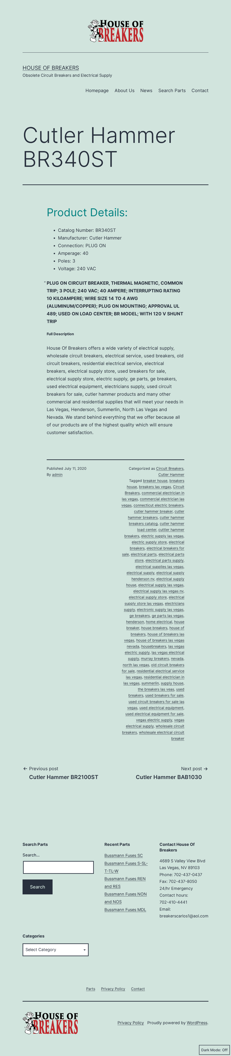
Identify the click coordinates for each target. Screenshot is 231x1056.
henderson (135, 621)
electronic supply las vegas (160, 609)
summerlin (150, 683)
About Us (124, 90)
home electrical (159, 621)
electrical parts (144, 554)
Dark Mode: (211, 1050)
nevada (177, 658)
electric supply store (149, 542)
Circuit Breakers (169, 468)
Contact (200, 90)
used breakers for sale (164, 695)
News (146, 90)
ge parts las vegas (167, 615)
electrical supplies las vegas (159, 566)
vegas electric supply (154, 720)
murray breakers (155, 658)
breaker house (155, 480)
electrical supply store (148, 597)
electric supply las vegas (162, 536)
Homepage (97, 90)
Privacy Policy (131, 1022)
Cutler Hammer (171, 474)
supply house (172, 683)
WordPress (197, 1022)
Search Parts (172, 90)
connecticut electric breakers (158, 505)
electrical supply (140, 572)
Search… (31, 855)
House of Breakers (51, 68)
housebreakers (153, 646)
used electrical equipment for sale (154, 714)
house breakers (154, 628)
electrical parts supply (164, 560)
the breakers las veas (156, 689)
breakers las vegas (155, 486)
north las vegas (136, 665)
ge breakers (139, 615)
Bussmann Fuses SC (123, 855)
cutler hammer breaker (153, 511)
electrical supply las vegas (160, 585)
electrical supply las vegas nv (158, 591)
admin (57, 474)
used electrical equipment (161, 707)
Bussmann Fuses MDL (125, 909)
